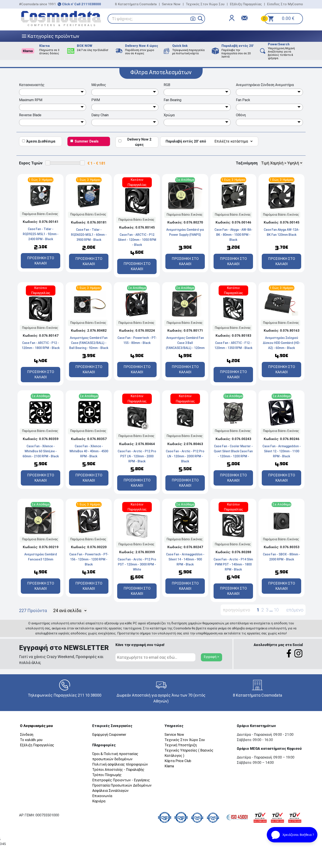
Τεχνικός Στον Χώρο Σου (205, 4)
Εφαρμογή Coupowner (109, 735)
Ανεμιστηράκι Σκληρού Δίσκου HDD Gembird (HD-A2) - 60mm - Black (281, 343)
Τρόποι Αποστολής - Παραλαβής (118, 770)
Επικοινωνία (102, 796)
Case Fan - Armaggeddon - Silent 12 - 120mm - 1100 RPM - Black (281, 451)
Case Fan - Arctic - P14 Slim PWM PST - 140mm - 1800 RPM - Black (233, 564)
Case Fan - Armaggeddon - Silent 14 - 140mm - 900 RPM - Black (185, 559)
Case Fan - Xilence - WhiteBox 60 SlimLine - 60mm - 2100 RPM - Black (41, 451)
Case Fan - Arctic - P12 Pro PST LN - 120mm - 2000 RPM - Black (137, 456)
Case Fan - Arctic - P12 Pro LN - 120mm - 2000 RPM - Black (185, 456)
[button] (200, 18)
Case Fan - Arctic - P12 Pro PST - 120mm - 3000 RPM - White (137, 564)
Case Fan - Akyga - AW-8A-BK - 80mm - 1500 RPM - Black (233, 234)
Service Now (171, 4)
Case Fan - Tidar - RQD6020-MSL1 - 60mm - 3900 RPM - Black (89, 234)
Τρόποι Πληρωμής (107, 775)
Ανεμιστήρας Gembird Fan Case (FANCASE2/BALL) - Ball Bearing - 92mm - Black (88, 343)
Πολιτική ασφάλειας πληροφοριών (120, 764)
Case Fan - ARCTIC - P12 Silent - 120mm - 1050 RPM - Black (137, 240)
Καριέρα (98, 801)
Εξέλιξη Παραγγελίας (246, 4)
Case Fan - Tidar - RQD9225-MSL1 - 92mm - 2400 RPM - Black (40, 234)
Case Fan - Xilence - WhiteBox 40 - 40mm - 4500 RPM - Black (88, 451)
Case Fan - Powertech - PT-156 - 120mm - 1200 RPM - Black (88, 559)
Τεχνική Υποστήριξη (181, 745)
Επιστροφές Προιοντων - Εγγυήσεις (121, 780)
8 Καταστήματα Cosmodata (136, 4)
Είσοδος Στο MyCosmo (285, 4)
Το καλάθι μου (31, 740)
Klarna (169, 766)
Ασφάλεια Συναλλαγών (110, 791)
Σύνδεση (26, 735)
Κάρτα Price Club (178, 761)
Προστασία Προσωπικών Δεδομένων (122, 785)
